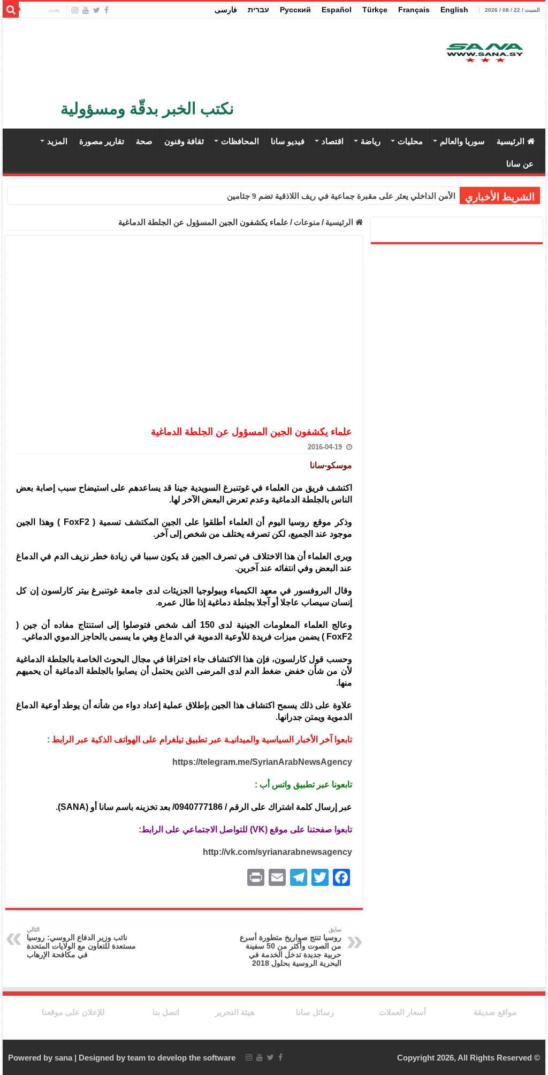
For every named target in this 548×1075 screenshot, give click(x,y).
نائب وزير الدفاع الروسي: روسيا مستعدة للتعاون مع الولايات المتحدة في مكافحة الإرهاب (81, 942)
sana (63, 1057)
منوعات (307, 222)
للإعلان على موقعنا (73, 1012)
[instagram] (75, 10)
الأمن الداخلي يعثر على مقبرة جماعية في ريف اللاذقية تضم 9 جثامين (341, 196)
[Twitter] (96, 10)
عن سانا (520, 163)
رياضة (370, 141)
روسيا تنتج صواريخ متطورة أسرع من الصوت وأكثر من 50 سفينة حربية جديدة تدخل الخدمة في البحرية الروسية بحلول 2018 (290, 946)
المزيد (57, 141)
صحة (144, 141)
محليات (410, 141)
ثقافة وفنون (184, 141)
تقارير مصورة (101, 141)
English (454, 9)
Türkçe (374, 9)
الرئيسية (510, 141)
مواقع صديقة (495, 1012)
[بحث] (11, 10)
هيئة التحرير (235, 1012)
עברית (258, 9)
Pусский (295, 9)
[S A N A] (483, 53)
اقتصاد (333, 141)
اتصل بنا (166, 1012)
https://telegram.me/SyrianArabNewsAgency (262, 761)
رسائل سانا (315, 1012)
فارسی (226, 9)
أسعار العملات (402, 1012)
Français (414, 9)
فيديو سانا (288, 141)
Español (337, 9)
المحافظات (240, 141)
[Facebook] (106, 10)
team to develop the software (181, 1057)
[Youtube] (85, 10)
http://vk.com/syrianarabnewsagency (277, 851)
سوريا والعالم (462, 141)
